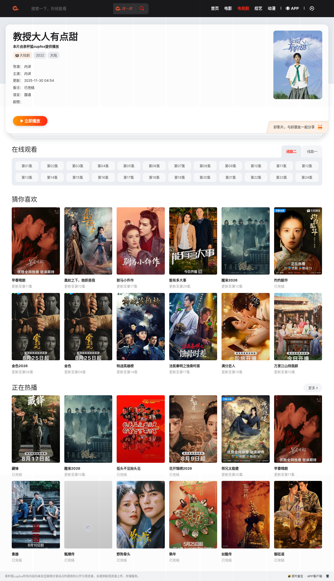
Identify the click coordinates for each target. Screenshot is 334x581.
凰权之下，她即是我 (79, 280)
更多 (311, 388)
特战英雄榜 (125, 366)
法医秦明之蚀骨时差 (184, 366)
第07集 (179, 166)
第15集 (77, 177)
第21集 (230, 177)
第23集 (281, 177)
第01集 (27, 166)
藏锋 (15, 468)
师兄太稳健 (230, 468)
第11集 (281, 166)
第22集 (256, 177)
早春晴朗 (18, 280)
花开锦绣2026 (180, 468)
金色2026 (20, 366)
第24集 (306, 177)
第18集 (154, 177)
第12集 (307, 166)
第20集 (205, 177)
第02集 (52, 166)
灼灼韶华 (281, 280)
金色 (67, 366)
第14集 (52, 177)
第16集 (103, 177)
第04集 (103, 166)
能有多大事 (177, 280)
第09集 (230, 166)
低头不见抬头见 (129, 468)
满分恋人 (228, 366)
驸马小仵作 (125, 280)
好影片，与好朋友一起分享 (294, 127)
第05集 (128, 166)
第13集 (27, 177)
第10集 (256, 166)
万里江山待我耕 (286, 366)
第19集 (179, 177)
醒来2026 (229, 280)
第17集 (128, 177)
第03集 (77, 166)
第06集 (154, 166)
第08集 (205, 166)
